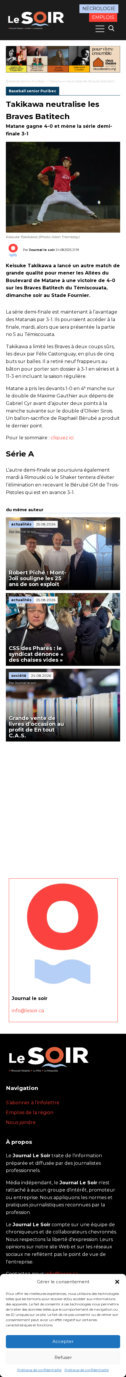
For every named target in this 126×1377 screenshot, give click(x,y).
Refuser (63, 1357)
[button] (117, 1282)
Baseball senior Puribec (25, 81)
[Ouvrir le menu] (100, 29)
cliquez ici (62, 437)
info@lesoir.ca (28, 1010)
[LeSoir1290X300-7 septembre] (63, 59)
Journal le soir (42, 249)
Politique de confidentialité (39, 1370)
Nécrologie (98, 8)
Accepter (63, 1341)
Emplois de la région (29, 1112)
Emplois (103, 17)
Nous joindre (21, 1122)
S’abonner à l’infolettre (32, 1102)
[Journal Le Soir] (37, 19)
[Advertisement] (63, 807)
